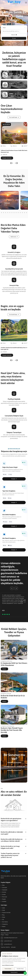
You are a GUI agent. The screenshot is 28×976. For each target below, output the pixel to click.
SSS (3, 919)
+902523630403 (8, 944)
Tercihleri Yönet (20, 968)
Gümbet (4, 892)
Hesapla (13, 478)
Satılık (3, 908)
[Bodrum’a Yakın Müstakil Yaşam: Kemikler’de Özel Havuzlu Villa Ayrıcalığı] (14, 714)
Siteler (3, 917)
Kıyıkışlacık (4, 889)
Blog (3, 914)
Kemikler (4, 901)
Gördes (4, 894)
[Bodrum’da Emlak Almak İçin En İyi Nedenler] (14, 682)
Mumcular (4, 896)
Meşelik (4, 899)
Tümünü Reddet (8, 968)
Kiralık (3, 910)
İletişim (3, 926)
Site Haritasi (5, 921)
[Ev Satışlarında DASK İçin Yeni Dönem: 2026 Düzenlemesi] (14, 650)
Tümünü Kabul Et (14, 972)
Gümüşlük (4, 887)
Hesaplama (5, 924)
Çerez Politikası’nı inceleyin (8, 965)
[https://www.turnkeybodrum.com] (14, 2)
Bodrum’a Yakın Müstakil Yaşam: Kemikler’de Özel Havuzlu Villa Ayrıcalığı (12, 730)
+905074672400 (8, 941)
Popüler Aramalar (6, 912)
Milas (3, 885)
